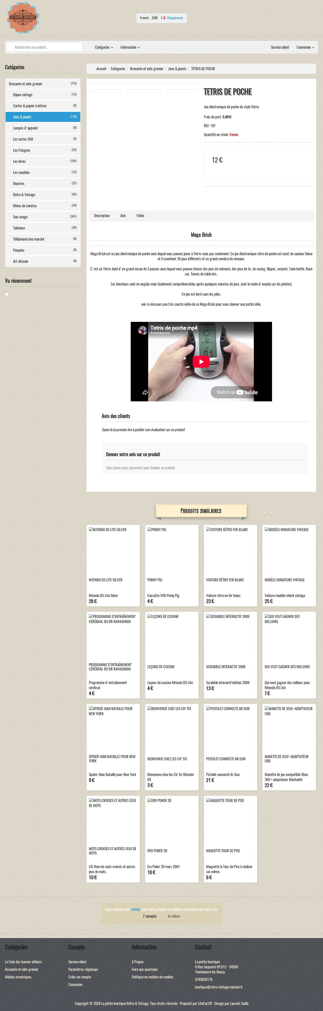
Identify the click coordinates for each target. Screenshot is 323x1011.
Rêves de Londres (44, 205)
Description (102, 215)
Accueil (101, 68)
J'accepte (149, 916)
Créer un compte (79, 976)
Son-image (44, 216)
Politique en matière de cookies (152, 976)
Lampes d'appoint (44, 128)
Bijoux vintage (44, 94)
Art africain (44, 261)
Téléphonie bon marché (44, 239)
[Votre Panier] (316, 19)
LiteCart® (205, 1003)
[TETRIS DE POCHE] (24, 294)
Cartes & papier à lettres (44, 105)
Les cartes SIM (44, 139)
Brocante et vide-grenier (43, 83)
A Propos (138, 961)
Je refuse (174, 916)
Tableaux (44, 227)
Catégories (103, 47)
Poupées (44, 250)
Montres (44, 183)
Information (129, 47)
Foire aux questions (145, 969)
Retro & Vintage (44, 194)
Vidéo (140, 215)
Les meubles (44, 172)
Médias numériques (18, 976)
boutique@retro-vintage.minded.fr (219, 987)
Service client (280, 47)
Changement (175, 17)
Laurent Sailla (239, 1003)
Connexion (304, 47)
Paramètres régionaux (83, 969)
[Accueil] (87, 44)
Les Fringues (44, 150)
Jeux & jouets (44, 116)
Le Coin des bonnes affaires (23, 961)
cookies (136, 909)
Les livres (44, 161)
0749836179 (203, 979)
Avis (123, 215)
